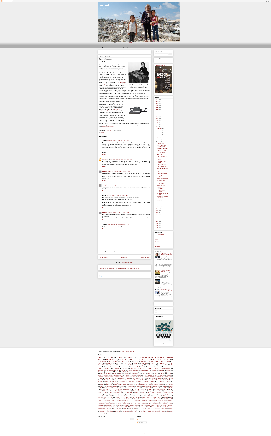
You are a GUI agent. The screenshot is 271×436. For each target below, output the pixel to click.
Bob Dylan (122, 370)
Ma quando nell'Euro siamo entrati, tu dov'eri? (166, 290)
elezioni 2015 (143, 406)
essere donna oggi (138, 365)
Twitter (159, 378)
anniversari (135, 372)
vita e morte (160, 376)
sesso (142, 366)
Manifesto (102, 386)
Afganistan (136, 398)
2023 (157, 105)
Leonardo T (105, 159)
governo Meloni (169, 372)
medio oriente (124, 366)
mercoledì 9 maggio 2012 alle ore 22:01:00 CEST (119, 171)
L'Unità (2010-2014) (159, 234)
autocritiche (141, 394)
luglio (158, 137)
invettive (170, 402)
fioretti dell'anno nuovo (108, 397)
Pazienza (158, 411)
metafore (150, 400)
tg (131, 389)
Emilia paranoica (133, 370)
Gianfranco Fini (157, 398)
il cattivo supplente (148, 375)
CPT (107, 402)
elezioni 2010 (137, 400)
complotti (126, 400)
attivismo (149, 366)
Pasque (105, 392)
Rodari (170, 408)
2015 (157, 120)
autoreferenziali (145, 359)
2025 (157, 101)
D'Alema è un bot (161, 152)
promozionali (117, 411)
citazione (147, 402)
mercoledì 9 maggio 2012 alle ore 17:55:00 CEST (118, 140)
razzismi (153, 363)
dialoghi (100, 363)
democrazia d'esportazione (135, 381)
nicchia (146, 409)
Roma (105, 379)
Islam (117, 372)
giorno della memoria (126, 390)
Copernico (156, 387)
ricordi (123, 395)
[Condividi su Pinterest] (120, 130)
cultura (114, 373)
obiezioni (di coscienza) (154, 409)
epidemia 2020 (145, 370)
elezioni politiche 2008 (152, 379)
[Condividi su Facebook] (119, 130)
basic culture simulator (156, 403)
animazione (116, 387)
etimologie (103, 413)
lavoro (115, 378)
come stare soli (120, 400)
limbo (130, 409)
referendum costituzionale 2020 (125, 413)
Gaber (149, 408)
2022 (157, 107)
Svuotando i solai (108, 387)
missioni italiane (157, 400)
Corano (99, 406)
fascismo (142, 368)
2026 (157, 99)
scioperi (150, 390)
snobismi (164, 400)
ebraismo (169, 373)
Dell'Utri (144, 408)
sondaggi (128, 394)
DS (136, 394)
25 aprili (142, 378)
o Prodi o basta (114, 394)
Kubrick (149, 411)
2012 (157, 126)
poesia (154, 370)
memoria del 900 (162, 365)
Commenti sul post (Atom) (127, 262)
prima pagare (126, 403)
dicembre (159, 128)
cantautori (169, 375)
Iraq (101, 379)
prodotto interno (110, 411)
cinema (119, 357)
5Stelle (161, 384)
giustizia (169, 381)
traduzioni (165, 386)
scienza (131, 384)
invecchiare (126, 373)
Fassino (115, 402)
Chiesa (114, 381)
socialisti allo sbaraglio (149, 405)
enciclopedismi (108, 405)
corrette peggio (102, 84)
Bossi (153, 392)
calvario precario (123, 381)
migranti (115, 366)
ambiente (102, 389)
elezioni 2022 (100, 405)
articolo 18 (141, 402)
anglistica (162, 375)
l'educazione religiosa (155, 406)
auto (148, 378)
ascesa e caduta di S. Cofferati (108, 400)
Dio (101, 387)
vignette (142, 392)
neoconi (99, 375)
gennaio (159, 205)
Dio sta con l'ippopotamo (162, 178)
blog (128, 361)
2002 (157, 225)
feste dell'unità (162, 394)
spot (114, 408)
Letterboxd (156, 47)
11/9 (155, 390)
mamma (134, 409)
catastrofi (142, 372)
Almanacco (100, 376)
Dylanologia (125, 47)
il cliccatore (144, 400)
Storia (156, 375)
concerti (117, 376)
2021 (157, 109)
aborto (136, 383)
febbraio (159, 204)
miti (123, 372)
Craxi (139, 408)
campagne (159, 392)
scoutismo (137, 405)
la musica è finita (130, 386)
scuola (102, 132)
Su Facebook (139, 47)
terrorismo (133, 368)
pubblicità (139, 386)
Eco (103, 406)
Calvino (124, 408)
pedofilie (153, 378)
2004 (157, 221)
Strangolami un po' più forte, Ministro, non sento (166, 254)
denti (168, 411)
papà (171, 397)
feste (144, 373)
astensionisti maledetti (111, 386)
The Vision (157, 241)
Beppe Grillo (126, 363)
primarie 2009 (133, 403)
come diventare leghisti (124, 365)
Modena (162, 373)
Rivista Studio (158, 246)
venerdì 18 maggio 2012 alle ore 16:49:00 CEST (118, 224)
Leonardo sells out (136, 373)
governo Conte (170, 394)
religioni (125, 368)
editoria (136, 406)
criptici (131, 400)
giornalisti (124, 359)
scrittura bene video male (126, 383)
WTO (105, 409)
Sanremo (134, 375)
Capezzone (170, 405)
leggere (128, 387)
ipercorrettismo (101, 403)
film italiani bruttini (164, 379)
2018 (157, 115)
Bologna (171, 386)
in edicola (119, 405)
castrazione (114, 409)
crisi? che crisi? (161, 381)
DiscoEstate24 (117, 384)
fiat (118, 409)
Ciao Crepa (159, 154)
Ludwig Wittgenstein (156, 408)
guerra (136, 363)
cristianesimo (111, 365)
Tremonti (120, 406)
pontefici (107, 366)
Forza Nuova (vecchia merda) (146, 398)
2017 (157, 116)
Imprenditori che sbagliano (160, 188)
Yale (109, 409)
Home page (102, 47)
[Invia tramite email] (115, 130)
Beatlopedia (117, 47)
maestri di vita (103, 395)
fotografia (117, 397)
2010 (157, 210)
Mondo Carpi (168, 376)
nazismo (121, 378)
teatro (122, 398)
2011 (157, 208)
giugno (159, 139)
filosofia (107, 394)
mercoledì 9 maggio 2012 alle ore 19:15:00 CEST (121, 159)
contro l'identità (115, 390)
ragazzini (127, 375)
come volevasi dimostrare (108, 126)
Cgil (111, 402)
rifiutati (144, 390)
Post (139, 419)
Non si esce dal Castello (162, 148)
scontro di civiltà (147, 386)
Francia (156, 373)
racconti (168, 361)
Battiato (143, 361)
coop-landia (165, 403)
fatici (111, 392)
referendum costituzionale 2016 (129, 379)
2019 (157, 113)
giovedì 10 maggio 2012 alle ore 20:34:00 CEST (118, 212)
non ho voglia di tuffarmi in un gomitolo (146, 376)
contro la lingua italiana (105, 373)
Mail (132, 47)
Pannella (143, 397)
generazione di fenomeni (158, 372)
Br (132, 394)
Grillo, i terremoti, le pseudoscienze (161, 146)
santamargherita (109, 398)
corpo (170, 403)
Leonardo (104, 5)
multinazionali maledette (167, 406)
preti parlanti (134, 366)
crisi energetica (109, 389)
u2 (149, 403)
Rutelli (163, 398)
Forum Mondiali (156, 395)
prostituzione (108, 381)
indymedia (166, 397)
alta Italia (149, 397)
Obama (99, 390)
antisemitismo (108, 372)
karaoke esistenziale (130, 376)
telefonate (138, 397)
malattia (131, 405)
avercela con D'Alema (168, 383)
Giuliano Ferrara (109, 376)
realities (122, 394)
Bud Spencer (163, 405)
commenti (100, 397)
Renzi (154, 359)
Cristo (128, 372)
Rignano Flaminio (126, 402)
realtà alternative (125, 411)
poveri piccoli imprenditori (160, 389)
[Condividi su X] (117, 130)
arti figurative (109, 378)
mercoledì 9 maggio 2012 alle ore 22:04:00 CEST (119, 185)
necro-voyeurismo (101, 408)
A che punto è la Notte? (161, 65)
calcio (139, 375)
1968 (148, 392)
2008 (157, 214)
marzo (159, 202)
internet (135, 361)
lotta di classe (118, 403)
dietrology (125, 384)
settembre (159, 134)
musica (109, 357)
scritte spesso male (121, 82)
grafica (114, 405)
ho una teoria (111, 360)
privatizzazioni (101, 398)
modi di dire (140, 409)
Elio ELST (135, 413)
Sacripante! (169, 398)
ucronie (136, 392)
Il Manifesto (157, 243)
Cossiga (129, 408)
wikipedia (170, 400)
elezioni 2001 (141, 413)
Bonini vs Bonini (160, 143)
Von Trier (126, 406)
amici (164, 378)
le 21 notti (127, 378)
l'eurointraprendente (110, 403)
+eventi (156, 239)
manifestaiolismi (150, 365)
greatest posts (163, 402)
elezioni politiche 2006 (157, 397)
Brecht (103, 402)
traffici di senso (128, 398)
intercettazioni (124, 409)
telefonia (149, 387)
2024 (157, 103)
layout (116, 413)
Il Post (156, 237)
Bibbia (149, 368)
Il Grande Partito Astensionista (161, 183)
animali (111, 379)
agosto (159, 135)
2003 (157, 223)
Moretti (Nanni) (167, 390)
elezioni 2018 (109, 384)
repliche (168, 359)
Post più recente (103, 257)
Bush (143, 389)
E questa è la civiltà (159, 263)
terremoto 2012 (156, 386)
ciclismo (163, 411)
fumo (148, 406)
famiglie (168, 370)
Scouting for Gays (161, 185)
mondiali (110, 395)
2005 (157, 219)
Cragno (134, 408)
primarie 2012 (117, 395)
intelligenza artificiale (125, 397)
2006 (157, 217)
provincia (153, 381)
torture (157, 405)
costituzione (100, 378)
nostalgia (116, 383)
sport (139, 403)
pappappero (109, 408)
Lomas (120, 402)
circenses (170, 395)
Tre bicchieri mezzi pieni (162, 168)
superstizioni (116, 398)
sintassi (142, 405)
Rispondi (104, 154)
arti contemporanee (156, 383)
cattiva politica (102, 361)
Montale (154, 411)
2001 (157, 227)
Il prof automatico (161, 180)
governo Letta (101, 383)
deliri (122, 376)
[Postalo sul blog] (116, 130)
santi (99, 357)
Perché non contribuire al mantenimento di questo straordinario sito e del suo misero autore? (119, 268)
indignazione (125, 405)
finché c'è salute (117, 392)
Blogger (143, 433)
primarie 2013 (102, 411)
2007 (157, 216)
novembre (159, 130)
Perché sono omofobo (162, 166)
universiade (137, 389)
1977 (99, 402)
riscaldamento (130, 395)
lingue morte (135, 378)
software (136, 411)
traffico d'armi (143, 411)
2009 (157, 212)
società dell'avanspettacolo (141, 384)
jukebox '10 (109, 383)
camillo (147, 394)
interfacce (149, 389)
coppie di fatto (154, 394)
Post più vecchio (145, 257)
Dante (160, 390)
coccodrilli (159, 361)
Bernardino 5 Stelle (161, 164)
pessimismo (171, 409)
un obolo (148, 47)
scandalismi (148, 395)
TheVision (116, 368)
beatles (156, 368)
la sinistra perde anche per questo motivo (113, 375)
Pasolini (99, 392)
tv (160, 359)
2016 (157, 118)
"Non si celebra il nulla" (162, 156)
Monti (169, 389)
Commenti (140, 422)
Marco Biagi (164, 408)
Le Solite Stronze (169, 384)
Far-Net (107, 406)
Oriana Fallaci (164, 387)
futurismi (144, 363)
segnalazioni (162, 363)
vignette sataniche (154, 384)
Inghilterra (164, 395)
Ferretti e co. (113, 406)
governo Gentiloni (110, 413)
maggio (159, 141)
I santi (109, 47)
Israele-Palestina (113, 361)
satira (143, 395)
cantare (123, 387)
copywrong (121, 386)
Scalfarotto (100, 409)
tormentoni (144, 403)
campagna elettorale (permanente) (107, 370)
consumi (152, 402)
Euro (120, 373)
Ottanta (161, 370)
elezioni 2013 (142, 379)
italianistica (107, 368)
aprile (158, 200)
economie (146, 381)
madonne (117, 379)
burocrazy (131, 406)
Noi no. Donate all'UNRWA (127, 42)
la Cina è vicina (136, 390)
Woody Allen (106, 390)
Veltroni (100, 372)
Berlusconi (134, 359)
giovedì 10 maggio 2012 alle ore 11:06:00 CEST (117, 195)
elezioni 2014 (119, 389)
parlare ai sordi (164, 409)
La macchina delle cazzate (161, 191)
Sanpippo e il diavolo (161, 150)
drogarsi (101, 384)
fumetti (148, 372)
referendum (170, 378)
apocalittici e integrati (145, 383)
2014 (157, 122)
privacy (132, 397)
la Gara (151, 361)
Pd (122, 361)
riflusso (131, 411)
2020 (157, 111)
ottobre (159, 132)
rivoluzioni (137, 395)
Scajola (99, 400)
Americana (109, 363)
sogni (143, 387)
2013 (157, 124)
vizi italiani (119, 408)
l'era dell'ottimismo (128, 392)
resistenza (126, 389)
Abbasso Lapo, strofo (162, 173)
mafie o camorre (136, 387)
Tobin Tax (134, 402)
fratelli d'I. (149, 373)
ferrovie (157, 402)
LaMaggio (104, 171)
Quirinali (171, 387)
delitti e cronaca (166, 368)
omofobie (157, 366)
